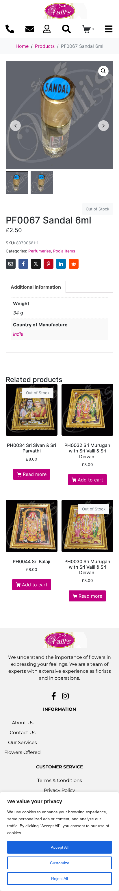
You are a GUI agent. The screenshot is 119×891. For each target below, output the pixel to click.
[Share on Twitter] (36, 264)
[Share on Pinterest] (48, 264)
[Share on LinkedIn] (61, 264)
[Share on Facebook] (23, 264)
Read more (35, 474)
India (18, 334)
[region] (59, 841)
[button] (103, 71)
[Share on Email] (11, 264)
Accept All (59, 847)
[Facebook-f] (53, 696)
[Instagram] (65, 696)
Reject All (59, 878)
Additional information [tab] (36, 287)
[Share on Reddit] (74, 264)
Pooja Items (64, 251)
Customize (59, 863)
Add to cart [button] (90, 480)
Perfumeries (39, 251)
